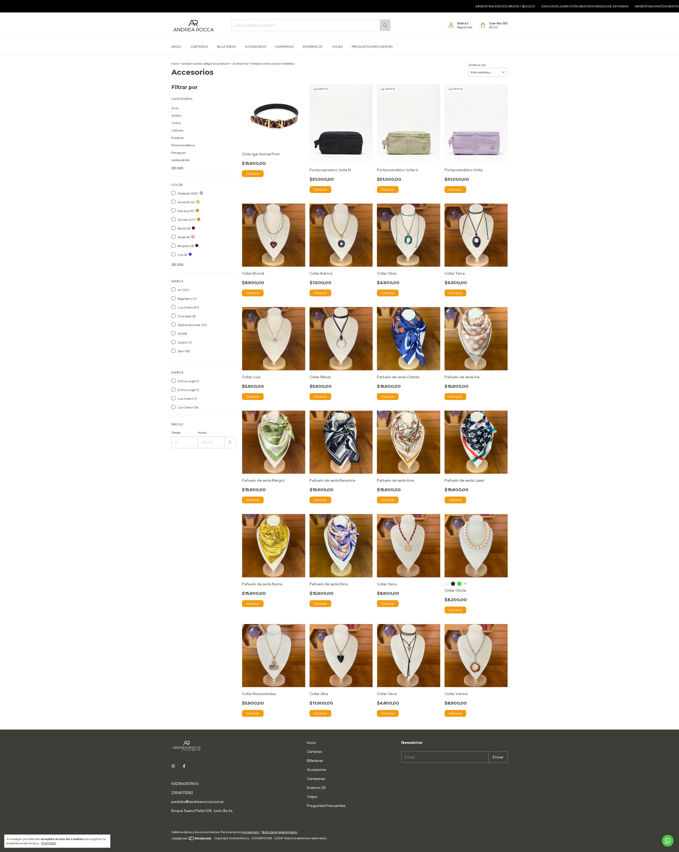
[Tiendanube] (191, 839)
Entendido (48, 843)
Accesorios (255, 47)
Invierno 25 (313, 47)
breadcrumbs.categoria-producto (205, 63)
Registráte (464, 27)
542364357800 (185, 783)
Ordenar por (477, 65)
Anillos (176, 115)
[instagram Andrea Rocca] (173, 766)
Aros (174, 108)
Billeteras (226, 47)
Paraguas (178, 153)
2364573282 (182, 792)
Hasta (202, 432)
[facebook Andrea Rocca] (184, 766)
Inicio (176, 47)
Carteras (199, 47)
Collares (177, 130)
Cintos (176, 123)
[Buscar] (385, 25)
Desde (175, 432)
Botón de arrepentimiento (279, 832)
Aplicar (230, 442)
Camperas (284, 47)
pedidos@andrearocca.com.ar (197, 801)
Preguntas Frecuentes (372, 47)
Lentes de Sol (180, 160)
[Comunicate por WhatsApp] (668, 841)
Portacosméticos (183, 145)
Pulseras (177, 138)
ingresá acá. (250, 832)
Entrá (462, 23)
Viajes (337, 47)
